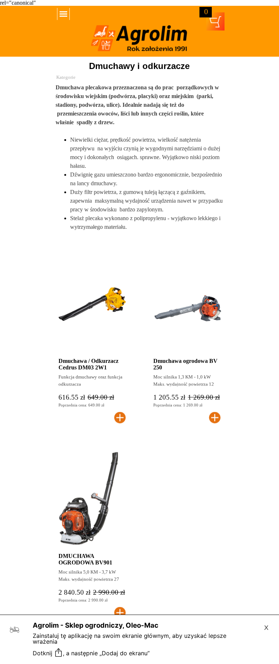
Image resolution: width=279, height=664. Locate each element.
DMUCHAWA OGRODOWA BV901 (85, 559)
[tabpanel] (139, 166)
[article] (92, 339)
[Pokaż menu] (63, 14)
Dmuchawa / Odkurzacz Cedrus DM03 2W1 (88, 364)
